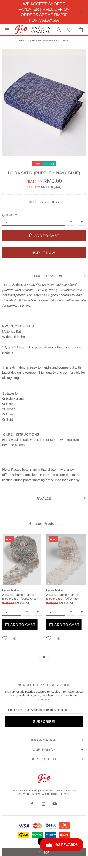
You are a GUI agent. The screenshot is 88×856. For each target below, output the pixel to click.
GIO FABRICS (32, 29)
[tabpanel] (22, 594)
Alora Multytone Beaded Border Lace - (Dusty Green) (20, 596)
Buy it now (44, 253)
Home (22, 40)
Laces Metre (10, 590)
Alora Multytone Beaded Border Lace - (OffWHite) (62, 596)
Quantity (9, 215)
